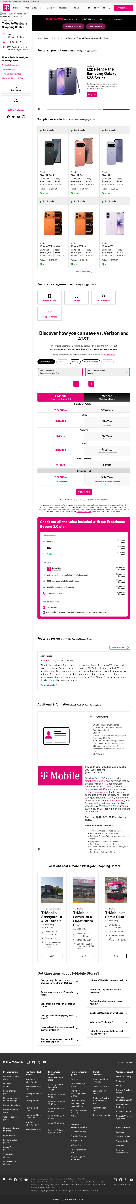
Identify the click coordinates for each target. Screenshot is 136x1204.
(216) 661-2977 (52, 938)
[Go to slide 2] (76, 109)
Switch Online (96, 26)
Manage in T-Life (73, 26)
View (52, 956)
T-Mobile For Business (11, 74)
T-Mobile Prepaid (9, 69)
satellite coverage (98, 792)
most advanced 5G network (100, 789)
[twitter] (13, 116)
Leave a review (118, 647)
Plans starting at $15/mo (12, 78)
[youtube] (18, 116)
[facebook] (8, 116)
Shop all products (84, 271)
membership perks (95, 781)
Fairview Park (66, 38)
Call (16, 100)
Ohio (54, 38)
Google (89, 803)
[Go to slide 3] (104, 109)
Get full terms (83, 96)
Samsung (119, 800)
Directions (16, 88)
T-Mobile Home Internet (12, 65)
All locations (42, 38)
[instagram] (23, 116)
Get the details (87, 86)
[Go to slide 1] (48, 109)
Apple (109, 800)
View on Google (49, 685)
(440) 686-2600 (84, 940)
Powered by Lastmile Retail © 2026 (68, 1199)
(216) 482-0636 (116, 931)
